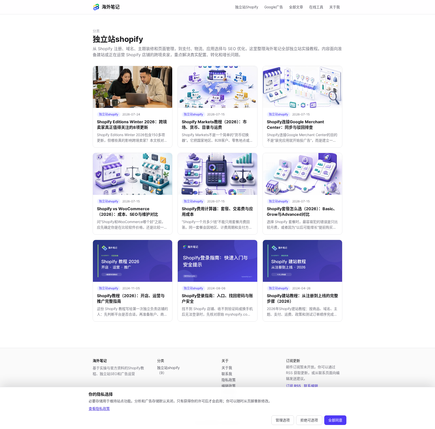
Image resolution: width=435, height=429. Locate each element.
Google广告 (273, 7)
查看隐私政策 (99, 408)
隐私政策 (229, 380)
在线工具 (316, 7)
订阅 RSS (293, 386)
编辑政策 (229, 386)
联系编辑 (311, 386)
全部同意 (335, 420)
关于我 (334, 7)
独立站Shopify (246, 7)
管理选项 (283, 420)
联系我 (227, 374)
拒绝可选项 (309, 420)
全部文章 (296, 7)
